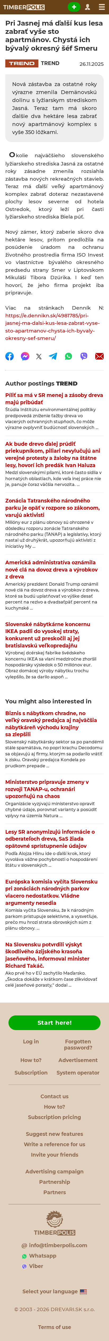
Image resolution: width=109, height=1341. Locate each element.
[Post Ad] (74, 7)
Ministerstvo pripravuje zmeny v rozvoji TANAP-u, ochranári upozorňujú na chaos (47, 789)
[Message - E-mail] (99, 356)
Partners (54, 1192)
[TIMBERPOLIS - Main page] (23, 7)
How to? (31, 1060)
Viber (36, 1266)
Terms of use (54, 1327)
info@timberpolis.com (58, 1245)
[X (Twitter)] (39, 356)
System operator (78, 1073)
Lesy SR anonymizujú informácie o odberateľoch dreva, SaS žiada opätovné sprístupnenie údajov (50, 839)
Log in (31, 1042)
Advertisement (78, 1060)
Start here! (55, 1022)
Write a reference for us (54, 1144)
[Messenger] (25, 356)
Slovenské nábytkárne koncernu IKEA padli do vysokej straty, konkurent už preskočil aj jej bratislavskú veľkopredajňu (47, 635)
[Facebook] (9, 356)
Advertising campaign (54, 1172)
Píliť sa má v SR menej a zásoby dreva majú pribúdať (54, 399)
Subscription (31, 1073)
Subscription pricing (54, 1117)
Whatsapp (42, 1256)
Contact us (54, 1096)
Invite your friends (54, 1155)
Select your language (50, 1292)
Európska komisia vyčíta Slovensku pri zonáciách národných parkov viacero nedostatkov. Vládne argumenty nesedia (51, 892)
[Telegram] (53, 356)
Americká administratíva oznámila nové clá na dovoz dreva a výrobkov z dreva (51, 570)
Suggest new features (54, 1134)
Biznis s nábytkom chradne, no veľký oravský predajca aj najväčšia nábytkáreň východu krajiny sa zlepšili (51, 724)
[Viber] (84, 356)
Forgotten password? (78, 1045)
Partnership (54, 1182)
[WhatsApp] (68, 356)
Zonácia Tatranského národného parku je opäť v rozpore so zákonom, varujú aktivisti (52, 508)
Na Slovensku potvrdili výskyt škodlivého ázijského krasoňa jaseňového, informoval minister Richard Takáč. (47, 955)
